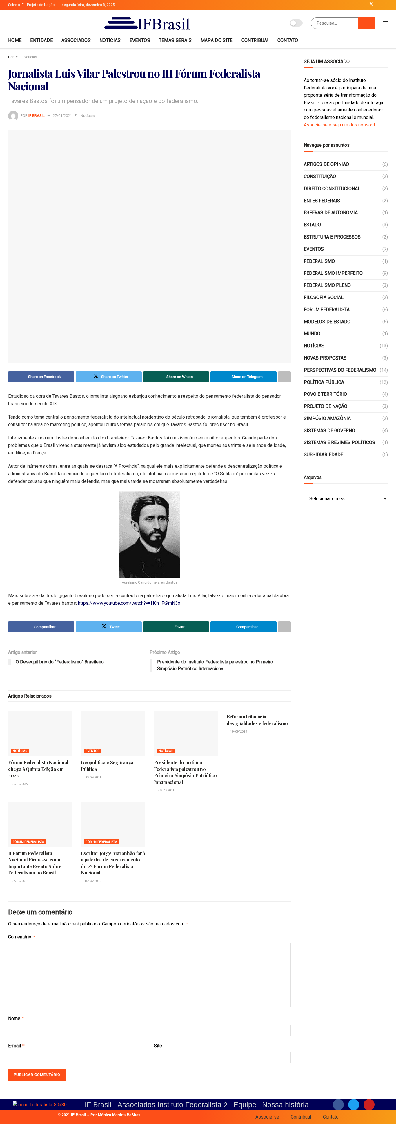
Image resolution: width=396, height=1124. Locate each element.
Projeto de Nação (41, 5)
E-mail (16, 1045)
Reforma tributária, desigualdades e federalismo (257, 720)
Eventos (140, 40)
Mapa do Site (217, 40)
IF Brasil (36, 115)
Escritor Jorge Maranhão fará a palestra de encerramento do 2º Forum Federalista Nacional (113, 863)
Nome (16, 1018)
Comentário (21, 937)
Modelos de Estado (327, 321)
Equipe (244, 1105)
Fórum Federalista (28, 842)
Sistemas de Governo (329, 430)
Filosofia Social (324, 297)
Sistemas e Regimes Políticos (339, 442)
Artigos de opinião (326, 164)
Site (158, 1045)
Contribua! (255, 40)
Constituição (320, 176)
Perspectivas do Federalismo (340, 370)
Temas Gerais (175, 40)
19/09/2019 (238, 732)
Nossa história (285, 1105)
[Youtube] (369, 1104)
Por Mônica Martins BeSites (115, 1115)
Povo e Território (325, 394)
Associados (76, 40)
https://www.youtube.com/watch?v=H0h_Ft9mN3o (129, 603)
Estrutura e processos (332, 237)
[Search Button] (366, 23)
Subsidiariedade (323, 454)
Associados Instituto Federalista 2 (172, 1105)
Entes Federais (322, 200)
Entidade (41, 40)
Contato (287, 40)
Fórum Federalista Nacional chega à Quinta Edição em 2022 (38, 768)
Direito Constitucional (332, 188)
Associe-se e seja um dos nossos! (339, 125)
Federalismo (319, 261)
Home (14, 40)
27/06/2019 (19, 881)
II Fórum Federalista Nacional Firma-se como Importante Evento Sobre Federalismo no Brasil (35, 863)
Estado (312, 225)
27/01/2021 (62, 115)
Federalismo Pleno (327, 285)
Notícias (110, 40)
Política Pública (324, 382)
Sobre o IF (15, 5)
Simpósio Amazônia (327, 418)
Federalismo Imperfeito (333, 273)
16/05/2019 (92, 881)
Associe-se (267, 1117)
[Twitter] (353, 1104)
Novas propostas (325, 358)
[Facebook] (338, 1104)
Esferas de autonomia (331, 212)
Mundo (312, 333)
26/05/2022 (19, 784)
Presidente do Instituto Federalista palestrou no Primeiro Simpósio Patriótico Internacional (185, 772)
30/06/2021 (92, 777)
